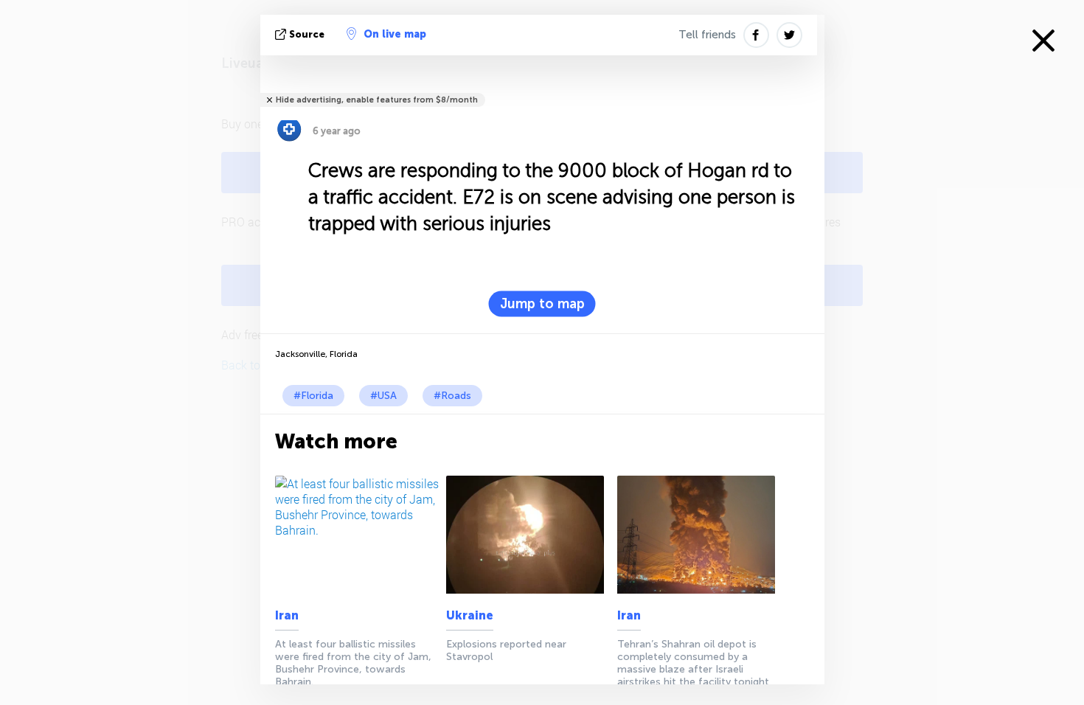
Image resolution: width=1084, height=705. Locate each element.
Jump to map (542, 304)
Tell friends (707, 34)
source (306, 34)
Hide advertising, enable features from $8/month (377, 100)
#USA (383, 395)
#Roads (452, 395)
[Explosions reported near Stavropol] (529, 535)
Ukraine (469, 615)
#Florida (313, 395)
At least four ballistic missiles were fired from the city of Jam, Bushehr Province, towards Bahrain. (353, 663)
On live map (395, 34)
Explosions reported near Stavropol (506, 650)
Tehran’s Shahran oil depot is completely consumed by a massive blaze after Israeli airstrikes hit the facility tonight (693, 663)
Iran (287, 615)
